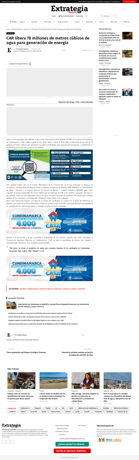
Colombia (106, 408)
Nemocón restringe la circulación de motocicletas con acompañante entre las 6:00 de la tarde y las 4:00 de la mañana (109, 37)
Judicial (101, 22)
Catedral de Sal (123, 412)
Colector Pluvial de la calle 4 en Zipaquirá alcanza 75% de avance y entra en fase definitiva (37, 317)
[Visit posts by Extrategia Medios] (9, 50)
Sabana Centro (55, 412)
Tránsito (87, 412)
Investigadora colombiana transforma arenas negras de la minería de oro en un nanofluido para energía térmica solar (109, 55)
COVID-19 (13, 412)
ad (56, 408)
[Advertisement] (49, 82)
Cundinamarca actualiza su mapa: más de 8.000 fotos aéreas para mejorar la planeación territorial (40, 313)
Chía (63, 408)
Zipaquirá (34, 22)
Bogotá (22, 22)
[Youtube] (12, 442)
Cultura (77, 22)
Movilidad (110, 412)
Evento (44, 412)
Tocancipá (33, 412)
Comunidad (47, 22)
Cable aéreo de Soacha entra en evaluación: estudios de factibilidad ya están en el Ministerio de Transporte (43, 324)
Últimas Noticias (16, 29)
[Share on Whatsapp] (70, 50)
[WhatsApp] (119, 9)
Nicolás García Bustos (121, 408)
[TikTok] (114, 9)
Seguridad (89, 22)
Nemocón (101, 45)
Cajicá (71, 408)
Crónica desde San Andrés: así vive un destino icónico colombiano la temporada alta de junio (52, 396)
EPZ (112, 391)
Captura (23, 412)
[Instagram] (112, 9)
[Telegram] (116, 9)
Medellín (101, 63)
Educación (75, 391)
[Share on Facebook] (67, 50)
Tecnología (108, 63)
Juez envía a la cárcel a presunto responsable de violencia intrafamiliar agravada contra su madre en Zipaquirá (110, 94)
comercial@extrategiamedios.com (72, 439)
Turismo (41, 391)
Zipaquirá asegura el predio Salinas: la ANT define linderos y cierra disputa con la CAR (35, 320)
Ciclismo (68, 412)
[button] (86, 16)
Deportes (126, 22)
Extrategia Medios (22, 49)
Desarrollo (113, 22)
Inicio (8, 29)
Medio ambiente (63, 22)
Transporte (98, 412)
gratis (77, 412)
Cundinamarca (25, 408)
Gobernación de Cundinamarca (88, 408)
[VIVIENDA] (49, 221)
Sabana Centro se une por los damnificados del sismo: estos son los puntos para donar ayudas (20, 396)
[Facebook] (108, 9)
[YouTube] (110, 9)
